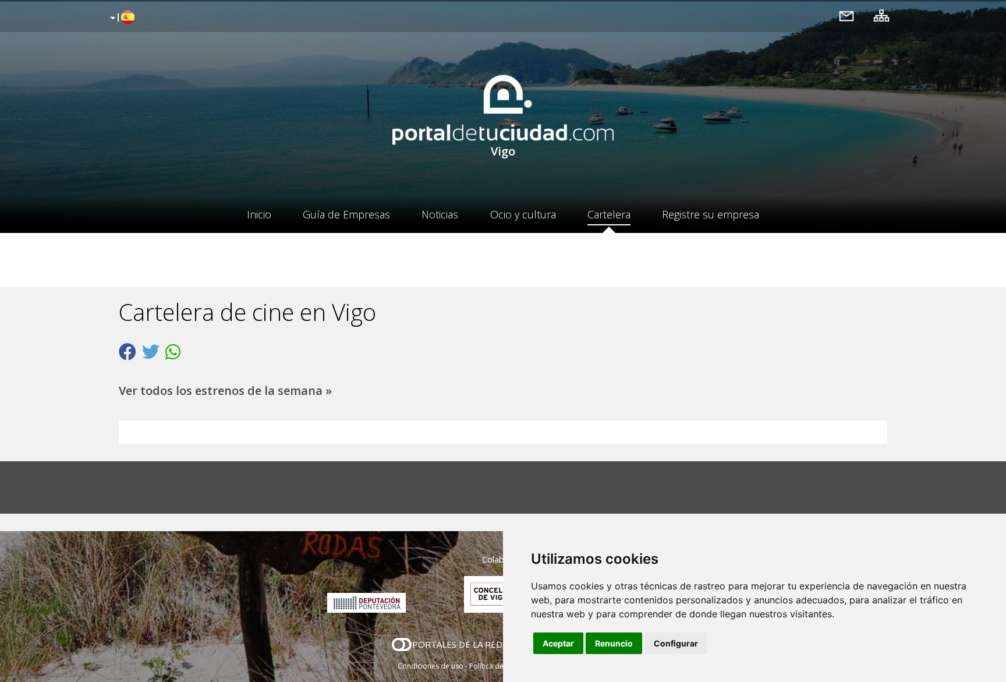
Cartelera (608, 214)
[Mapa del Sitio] (881, 15)
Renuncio (614, 643)
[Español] (120, 18)
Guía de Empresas (346, 214)
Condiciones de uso (430, 666)
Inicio (259, 214)
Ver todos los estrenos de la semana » (225, 390)
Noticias (439, 214)
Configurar (676, 643)
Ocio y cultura (523, 214)
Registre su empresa (710, 214)
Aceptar (558, 643)
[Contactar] (846, 15)
